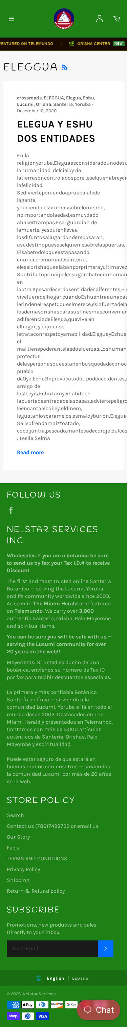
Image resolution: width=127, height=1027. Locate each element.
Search (15, 815)
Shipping (18, 880)
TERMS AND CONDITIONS (37, 858)
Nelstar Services (39, 993)
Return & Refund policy (36, 891)
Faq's (13, 847)
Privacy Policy (23, 869)
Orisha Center (91, 43)
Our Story (18, 837)
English (55, 978)
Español (81, 978)
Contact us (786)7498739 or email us (53, 826)
